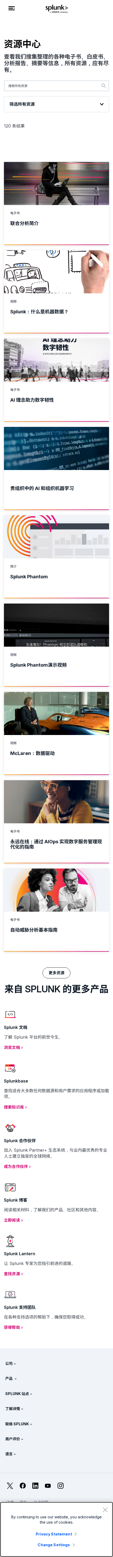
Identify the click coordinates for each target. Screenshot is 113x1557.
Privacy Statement (54, 1534)
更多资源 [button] (57, 972)
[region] (56, 1529)
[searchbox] (56, 85)
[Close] (105, 1509)
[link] (56, 203)
